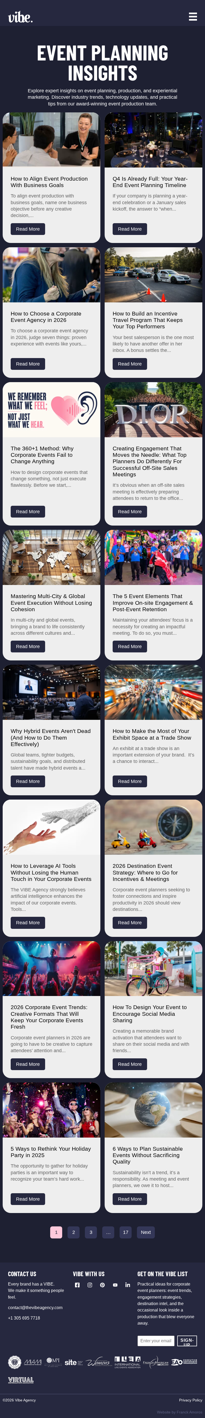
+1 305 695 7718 (24, 1318)
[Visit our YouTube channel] (115, 1285)
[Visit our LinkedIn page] (127, 1285)
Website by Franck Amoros (179, 1412)
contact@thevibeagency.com (35, 1307)
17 (125, 1232)
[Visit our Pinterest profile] (102, 1285)
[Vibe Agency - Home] (20, 16)
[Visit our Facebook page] (77, 1285)
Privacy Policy (190, 1400)
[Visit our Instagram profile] (90, 1285)
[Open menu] (193, 17)
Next (146, 1232)
